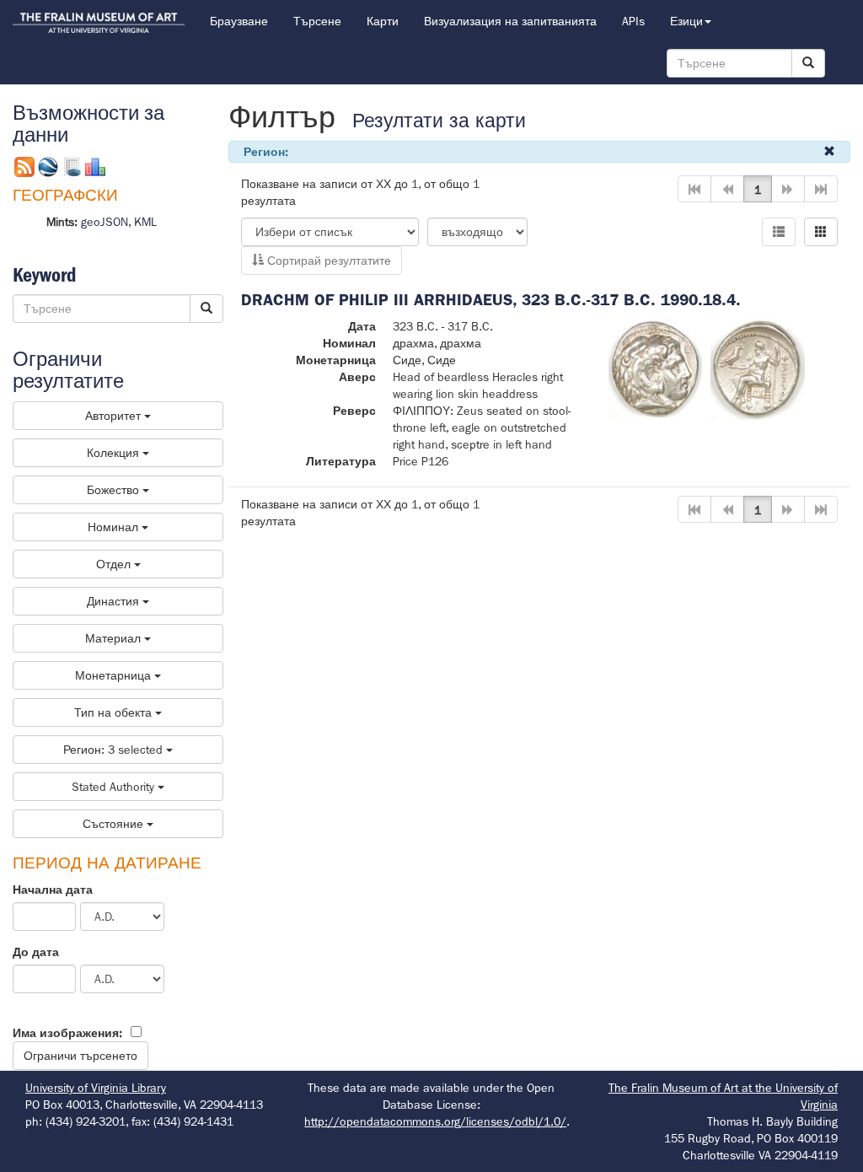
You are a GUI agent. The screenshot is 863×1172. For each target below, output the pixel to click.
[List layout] (779, 232)
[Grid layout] (821, 232)
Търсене (317, 21)
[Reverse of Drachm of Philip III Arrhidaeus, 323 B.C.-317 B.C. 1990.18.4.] (757, 367)
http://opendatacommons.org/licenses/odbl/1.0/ (435, 1121)
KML (145, 221)
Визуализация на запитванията (510, 21)
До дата (36, 952)
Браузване (239, 21)
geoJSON (104, 221)
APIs (633, 21)
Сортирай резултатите (327, 260)
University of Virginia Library (95, 1087)
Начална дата (53, 889)
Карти (383, 21)
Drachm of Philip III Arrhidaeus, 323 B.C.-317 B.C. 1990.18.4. (491, 299)
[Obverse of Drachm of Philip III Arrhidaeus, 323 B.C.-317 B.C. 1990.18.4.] (655, 367)
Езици (686, 21)
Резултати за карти (439, 121)
